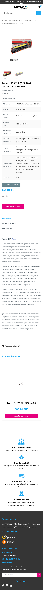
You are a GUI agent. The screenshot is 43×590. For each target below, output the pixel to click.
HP (7, 93)
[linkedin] (11, 585)
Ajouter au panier (13, 206)
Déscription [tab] (6, 218)
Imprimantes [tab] (7, 228)
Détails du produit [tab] (9, 223)
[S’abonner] (39, 575)
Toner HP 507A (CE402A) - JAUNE (21, 403)
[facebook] (3, 585)
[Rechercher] (38, 13)
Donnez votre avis (11, 185)
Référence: (5, 91)
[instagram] (7, 585)
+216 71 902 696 (10, 555)
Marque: (4, 93)
